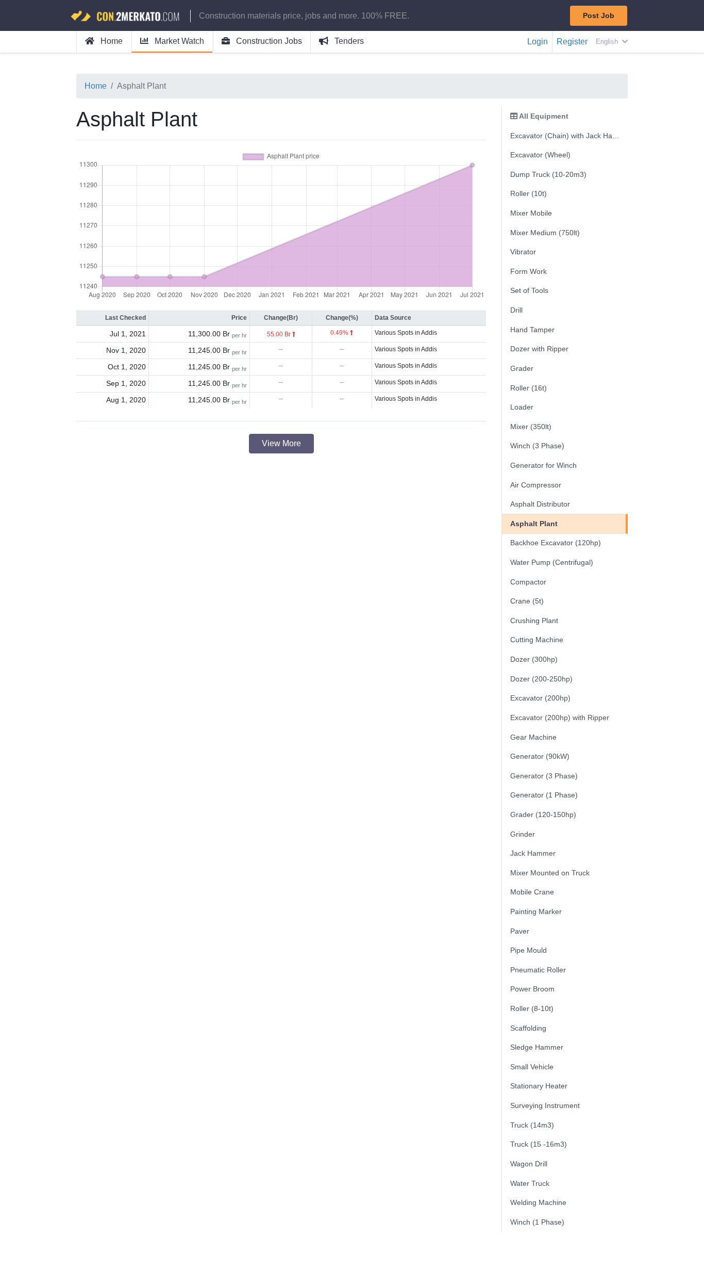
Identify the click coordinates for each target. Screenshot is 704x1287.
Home (110, 41)
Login (537, 41)
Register (572, 41)
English (608, 41)
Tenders (348, 41)
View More (281, 443)
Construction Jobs (268, 41)
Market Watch (178, 41)
